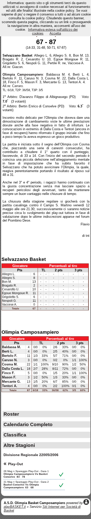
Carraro (17, 86)
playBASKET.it (15, 507)
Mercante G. (11, 381)
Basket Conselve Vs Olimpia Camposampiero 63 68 (21, 486)
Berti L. (7, 351)
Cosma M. (10, 364)
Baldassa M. (11, 347)
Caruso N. (9, 360)
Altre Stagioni (19, 445)
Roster (11, 414)
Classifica (15, 435)
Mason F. (9, 377)
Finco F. (8, 373)
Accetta (55, 33)
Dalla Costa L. (13, 369)
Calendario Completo (28, 424)
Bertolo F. (9, 356)
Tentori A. (9, 386)
